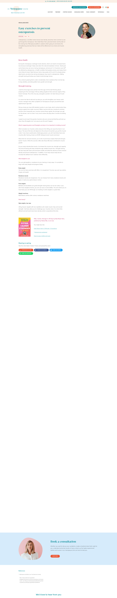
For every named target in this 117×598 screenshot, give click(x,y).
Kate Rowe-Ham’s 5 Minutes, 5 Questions (45, 228)
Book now (55, 556)
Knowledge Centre (79, 12)
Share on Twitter (56, 250)
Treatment (57, 12)
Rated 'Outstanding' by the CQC (18, 12)
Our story (50, 12)
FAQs (108, 12)
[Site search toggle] (103, 7)
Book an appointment (94, 7)
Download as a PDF (26, 250)
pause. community (90, 12)
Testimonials (101, 12)
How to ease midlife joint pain (42, 236)
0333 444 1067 (52, 1)
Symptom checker (67, 12)
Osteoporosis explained (40, 232)
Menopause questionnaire (79, 7)
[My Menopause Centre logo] (18, 9)
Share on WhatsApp (26, 253)
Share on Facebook (42, 250)
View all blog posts (23, 22)
